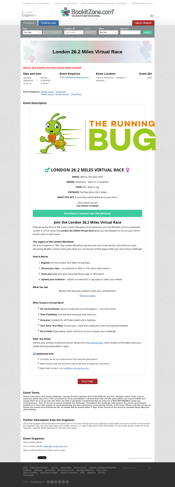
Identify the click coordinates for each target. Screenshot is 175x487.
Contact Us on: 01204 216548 (61, 3)
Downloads (38, 470)
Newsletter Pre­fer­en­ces (85, 470)
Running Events (62, 94)
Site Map (101, 472)
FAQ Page (87, 381)
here (63, 450)
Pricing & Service (80, 467)
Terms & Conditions (30, 472)
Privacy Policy (101, 470)
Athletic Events (47, 92)
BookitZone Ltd (38, 482)
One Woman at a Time (65, 470)
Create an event (48, 23)
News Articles (50, 470)
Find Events (29, 23)
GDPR (82, 472)
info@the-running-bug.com (77, 77)
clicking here (96, 342)
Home (25, 467)
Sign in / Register (143, 23)
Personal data (28, 475)
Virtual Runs (61, 92)
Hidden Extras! (65, 467)
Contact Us (27, 470)
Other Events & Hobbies (49, 472)
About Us (54, 467)
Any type (27, 32)
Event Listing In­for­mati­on (39, 467)
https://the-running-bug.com (55, 446)
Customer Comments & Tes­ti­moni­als (102, 467)
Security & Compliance (69, 472)
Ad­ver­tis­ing (91, 472)
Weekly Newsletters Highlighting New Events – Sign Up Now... (99, 3)
